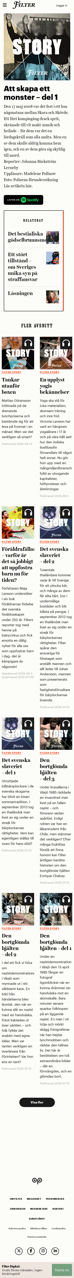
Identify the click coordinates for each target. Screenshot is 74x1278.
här (29, 186)
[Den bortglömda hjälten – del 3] (56, 733)
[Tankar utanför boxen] (18, 353)
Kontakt (58, 1209)
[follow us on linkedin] (55, 1251)
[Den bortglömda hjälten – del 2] (18, 909)
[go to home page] (24, 4)
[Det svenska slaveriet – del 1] (18, 733)
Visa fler (37, 1102)
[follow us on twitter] (18, 1251)
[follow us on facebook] (31, 1251)
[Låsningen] (52, 296)
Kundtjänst (37, 1219)
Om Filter (16, 1199)
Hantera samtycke (37, 1237)
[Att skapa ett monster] (52, 237)
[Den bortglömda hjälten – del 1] (56, 909)
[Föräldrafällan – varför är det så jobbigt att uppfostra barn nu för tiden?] (18, 522)
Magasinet (34, 1199)
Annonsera (18, 1209)
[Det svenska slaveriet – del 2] (56, 522)
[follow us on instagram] (43, 1251)
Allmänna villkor (38, 1228)
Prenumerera (55, 1199)
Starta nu (62, 1270)
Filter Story (11, 372)
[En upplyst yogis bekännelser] (56, 353)
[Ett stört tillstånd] (52, 258)
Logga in (61, 5)
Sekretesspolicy (17, 1228)
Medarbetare (39, 1209)
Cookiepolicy (59, 1228)
